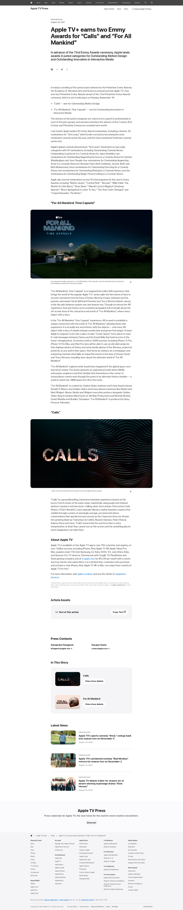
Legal (108, 907)
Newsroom (131, 871)
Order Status (83, 875)
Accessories (34, 872)
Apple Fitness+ (60, 871)
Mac (31, 847)
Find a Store (83, 844)
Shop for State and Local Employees (112, 885)
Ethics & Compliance (135, 884)
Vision (32, 860)
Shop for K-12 (108, 858)
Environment (132, 850)
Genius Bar (83, 847)
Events (130, 887)
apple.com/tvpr (85, 574)
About (126, 9)
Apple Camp (83, 856)
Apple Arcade (59, 868)
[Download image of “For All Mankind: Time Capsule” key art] (130, 281)
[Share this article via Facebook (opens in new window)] (52, 69)
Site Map (115, 907)
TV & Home (34, 866)
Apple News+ (59, 874)
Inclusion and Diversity (136, 853)
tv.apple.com (88, 558)
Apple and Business (110, 844)
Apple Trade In (84, 866)
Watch (32, 856)
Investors (131, 880)
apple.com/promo (118, 585)
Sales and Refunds (97, 907)
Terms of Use (84, 907)
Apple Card (34, 887)
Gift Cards (33, 875)
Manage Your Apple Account (64, 844)
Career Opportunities (135, 877)
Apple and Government (112, 878)
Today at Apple (84, 850)
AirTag (32, 869)
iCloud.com (59, 850)
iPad (32, 850)
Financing (82, 869)
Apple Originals (109, 9)
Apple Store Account (62, 847)
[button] (145, 2)
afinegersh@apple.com (60, 649)
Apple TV (58, 861)
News (119, 9)
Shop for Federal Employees (113, 889)
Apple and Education (111, 855)
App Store (58, 884)
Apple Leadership (134, 874)
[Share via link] (67, 69)
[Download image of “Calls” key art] (130, 491)
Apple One (58, 858)
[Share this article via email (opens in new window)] (62, 69)
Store (32, 844)
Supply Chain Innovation (136, 863)
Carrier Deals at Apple (86, 872)
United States (147, 907)
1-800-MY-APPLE (87, 900)
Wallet (32, 884)
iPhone (32, 853)
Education (131, 847)
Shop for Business (110, 847)
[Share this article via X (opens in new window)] (57, 69)
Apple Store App (84, 860)
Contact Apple (133, 890)
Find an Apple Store (51, 900)
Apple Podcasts (60, 877)
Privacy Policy (72, 907)
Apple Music (59, 865)
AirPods (33, 863)
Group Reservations (86, 853)
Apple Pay (33, 890)
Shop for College (109, 861)
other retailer (64, 900)
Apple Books (59, 880)
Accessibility (132, 844)
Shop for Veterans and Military (114, 881)
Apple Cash (34, 893)
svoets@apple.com (100, 649)
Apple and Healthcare (111, 869)
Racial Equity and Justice (136, 860)
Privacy (130, 856)
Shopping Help (84, 879)
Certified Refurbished (86, 863)
